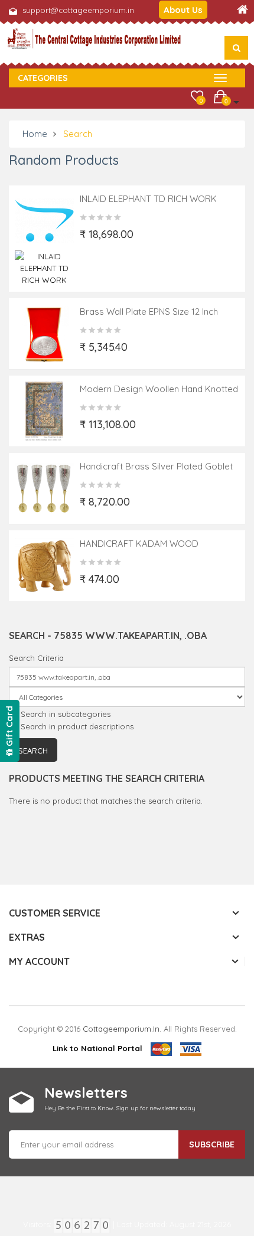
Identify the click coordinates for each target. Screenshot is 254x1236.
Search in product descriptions (77, 726)
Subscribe (212, 1144)
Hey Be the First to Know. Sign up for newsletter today (120, 1108)
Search (77, 133)
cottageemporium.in (121, 1028)
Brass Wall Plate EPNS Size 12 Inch (149, 311)
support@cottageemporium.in (78, 10)
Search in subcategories (65, 714)
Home (34, 133)
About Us (183, 9)
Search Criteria (36, 658)
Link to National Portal (97, 1048)
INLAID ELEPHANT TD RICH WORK (148, 198)
